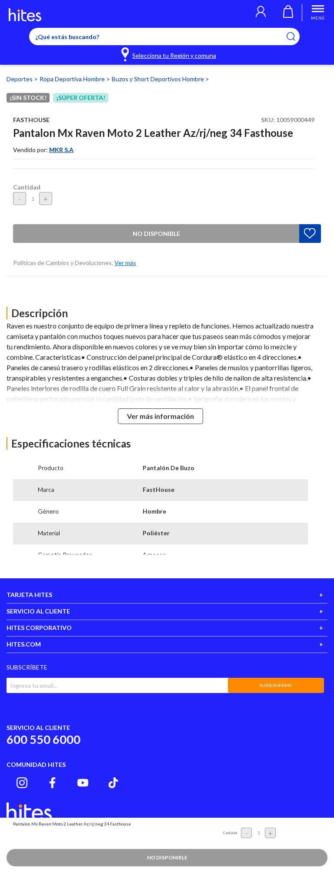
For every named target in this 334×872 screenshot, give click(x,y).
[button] (261, 12)
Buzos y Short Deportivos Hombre (158, 79)
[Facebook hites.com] (52, 782)
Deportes (20, 79)
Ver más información (160, 416)
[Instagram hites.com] (22, 782)
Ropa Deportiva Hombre (73, 79)
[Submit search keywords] (296, 36)
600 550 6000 (43, 739)
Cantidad (26, 187)
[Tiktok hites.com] (113, 782)
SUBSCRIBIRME (276, 685)
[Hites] (25, 14)
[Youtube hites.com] (82, 782)
